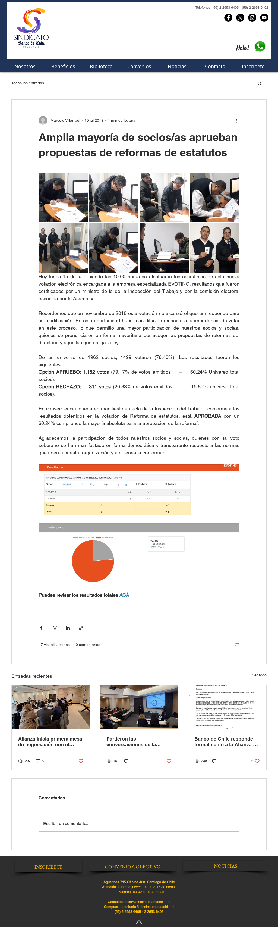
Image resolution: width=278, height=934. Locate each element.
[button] (259, 83)
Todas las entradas (27, 83)
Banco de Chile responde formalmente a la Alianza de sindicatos (226, 741)
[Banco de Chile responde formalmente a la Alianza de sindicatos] (227, 707)
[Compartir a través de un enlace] (81, 627)
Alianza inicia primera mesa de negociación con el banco (50, 741)
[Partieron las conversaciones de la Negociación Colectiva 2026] (139, 707)
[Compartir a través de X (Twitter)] (54, 627)
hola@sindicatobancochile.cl (147, 902)
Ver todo (259, 675)
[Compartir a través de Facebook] (41, 627)
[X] (240, 18)
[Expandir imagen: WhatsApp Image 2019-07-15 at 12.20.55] (63, 197)
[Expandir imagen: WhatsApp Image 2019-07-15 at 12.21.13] (214, 248)
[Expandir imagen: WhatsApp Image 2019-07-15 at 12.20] (113, 197)
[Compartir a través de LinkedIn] (67, 627)
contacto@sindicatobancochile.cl (148, 907)
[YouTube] (264, 18)
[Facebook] (228, 18)
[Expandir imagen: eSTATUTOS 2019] (164, 248)
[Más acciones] (236, 120)
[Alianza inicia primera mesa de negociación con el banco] (51, 707)
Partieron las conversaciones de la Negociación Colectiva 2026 (138, 741)
